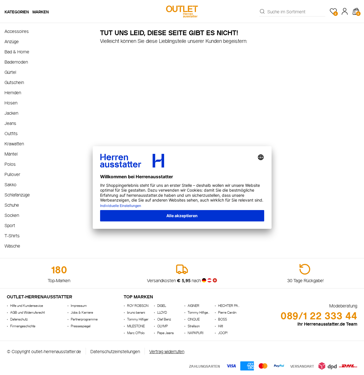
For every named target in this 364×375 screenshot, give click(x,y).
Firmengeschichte (22, 325)
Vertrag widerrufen (166, 351)
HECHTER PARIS (229, 305)
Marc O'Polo (135, 332)
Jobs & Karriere (82, 312)
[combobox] (296, 11)
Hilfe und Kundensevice (26, 305)
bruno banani (136, 312)
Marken (40, 11)
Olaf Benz (164, 318)
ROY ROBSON (137, 305)
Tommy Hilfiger (137, 318)
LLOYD (162, 312)
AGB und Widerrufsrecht (27, 312)
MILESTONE (136, 325)
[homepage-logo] (182, 11)
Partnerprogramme (84, 318)
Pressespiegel (80, 325)
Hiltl (220, 325)
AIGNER (193, 305)
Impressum (79, 305)
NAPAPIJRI (195, 332)
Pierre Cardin (227, 312)
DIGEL (161, 305)
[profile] (344, 11)
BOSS (222, 318)
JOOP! (223, 332)
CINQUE (194, 318)
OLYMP (162, 325)
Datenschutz (19, 318)
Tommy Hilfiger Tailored (199, 312)
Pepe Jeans (165, 332)
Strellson (194, 325)
